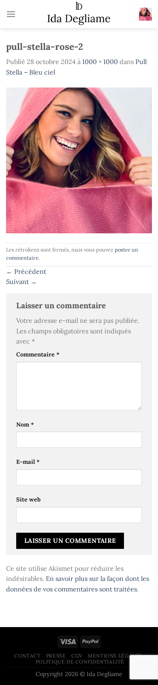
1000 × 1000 (100, 62)
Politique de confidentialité (80, 662)
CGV (77, 656)
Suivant (21, 281)
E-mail (28, 461)
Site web (28, 499)
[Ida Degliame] (79, 14)
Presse (56, 656)
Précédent (26, 271)
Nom (25, 424)
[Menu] (11, 14)
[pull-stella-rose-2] (79, 160)
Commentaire (38, 354)
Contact (27, 656)
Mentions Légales (115, 656)
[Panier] (145, 14)
